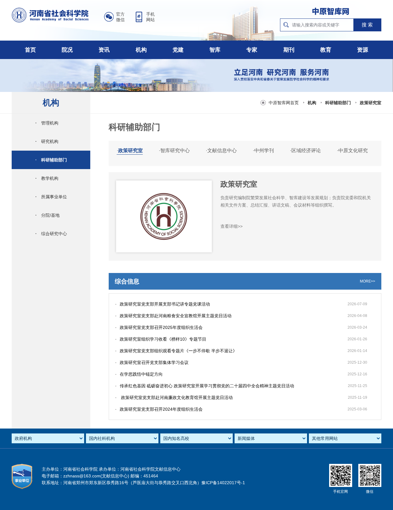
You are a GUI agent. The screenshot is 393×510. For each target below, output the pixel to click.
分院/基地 (47, 215)
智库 (214, 50)
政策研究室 (370, 102)
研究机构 (46, 141)
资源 (362, 50)
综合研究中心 (51, 233)
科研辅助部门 (338, 102)
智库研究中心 (174, 150)
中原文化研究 (352, 150)
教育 (325, 50)
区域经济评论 (305, 150)
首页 (30, 50)
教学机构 (46, 178)
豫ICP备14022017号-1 (223, 482)
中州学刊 (263, 150)
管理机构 (46, 123)
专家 (251, 50)
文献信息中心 (221, 150)
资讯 (104, 50)
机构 (141, 50)
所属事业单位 (51, 196)
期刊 (288, 50)
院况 (67, 50)
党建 (178, 50)
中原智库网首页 (284, 102)
